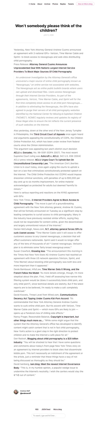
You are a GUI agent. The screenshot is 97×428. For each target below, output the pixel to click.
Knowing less (38, 251)
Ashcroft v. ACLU (50, 156)
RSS (36, 409)
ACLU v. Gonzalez (23, 152)
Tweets (71, 4)
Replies (63, 4)
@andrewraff (25, 393)
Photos (55, 4)
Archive (47, 4)
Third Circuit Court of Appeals (49, 134)
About (39, 4)
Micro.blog (57, 409)
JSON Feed (46, 409)
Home (32, 4)
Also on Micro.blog (85, 4)
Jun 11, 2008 (48, 35)
